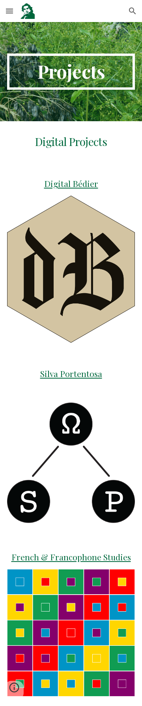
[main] (71, 72)
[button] (9, 11)
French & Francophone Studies (71, 556)
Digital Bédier (71, 183)
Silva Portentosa (71, 373)
